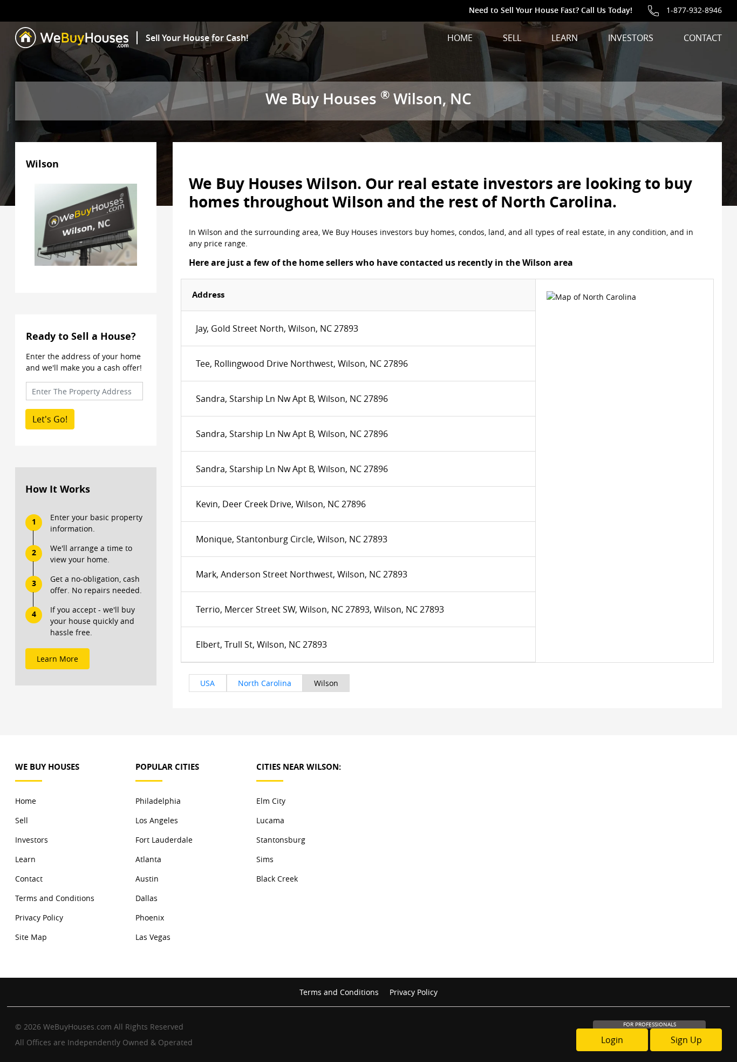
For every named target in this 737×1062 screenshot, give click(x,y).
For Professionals (649, 1024)
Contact (703, 38)
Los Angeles (156, 820)
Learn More (57, 659)
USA (207, 683)
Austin (147, 878)
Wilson (326, 683)
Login (612, 1040)
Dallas (146, 898)
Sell (512, 38)
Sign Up (686, 1040)
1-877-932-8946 (694, 10)
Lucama (270, 820)
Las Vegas (152, 937)
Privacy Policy (39, 917)
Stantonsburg (280, 840)
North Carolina (264, 683)
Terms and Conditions (54, 898)
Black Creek (277, 878)
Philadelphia (158, 801)
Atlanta (148, 859)
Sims (265, 859)
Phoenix (149, 917)
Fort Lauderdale (164, 840)
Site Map (31, 937)
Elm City (270, 801)
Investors (630, 38)
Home (460, 38)
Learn (564, 38)
